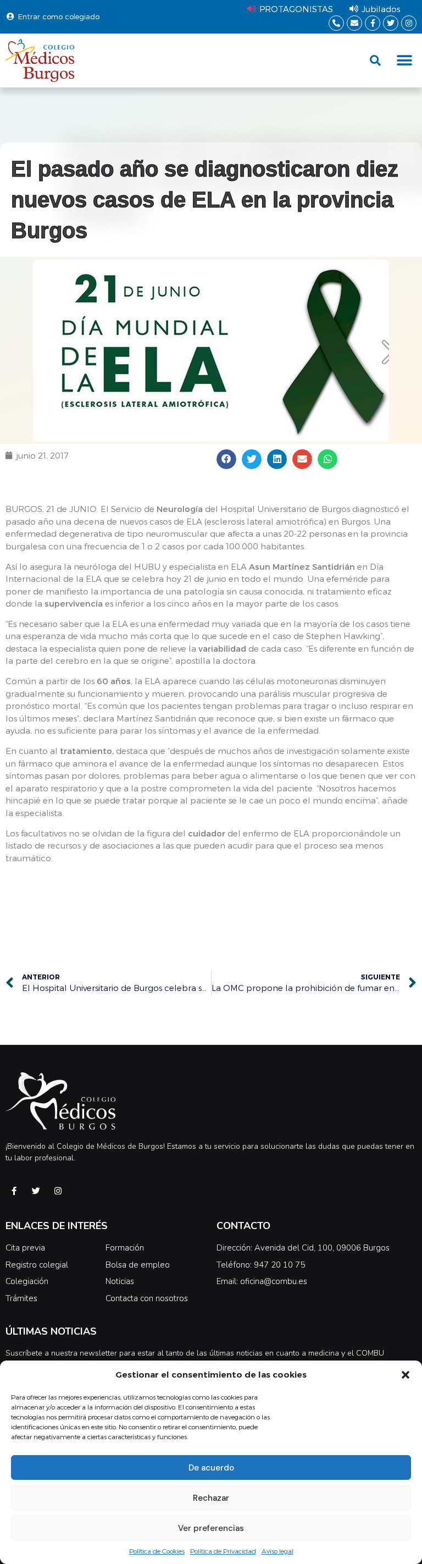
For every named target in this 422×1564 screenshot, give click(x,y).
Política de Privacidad (223, 1551)
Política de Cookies (157, 1551)
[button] (405, 1374)
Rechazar (211, 1498)
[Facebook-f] (372, 23)
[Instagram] (409, 23)
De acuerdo (211, 1467)
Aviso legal (277, 1551)
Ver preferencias (211, 1528)
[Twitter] (390, 23)
